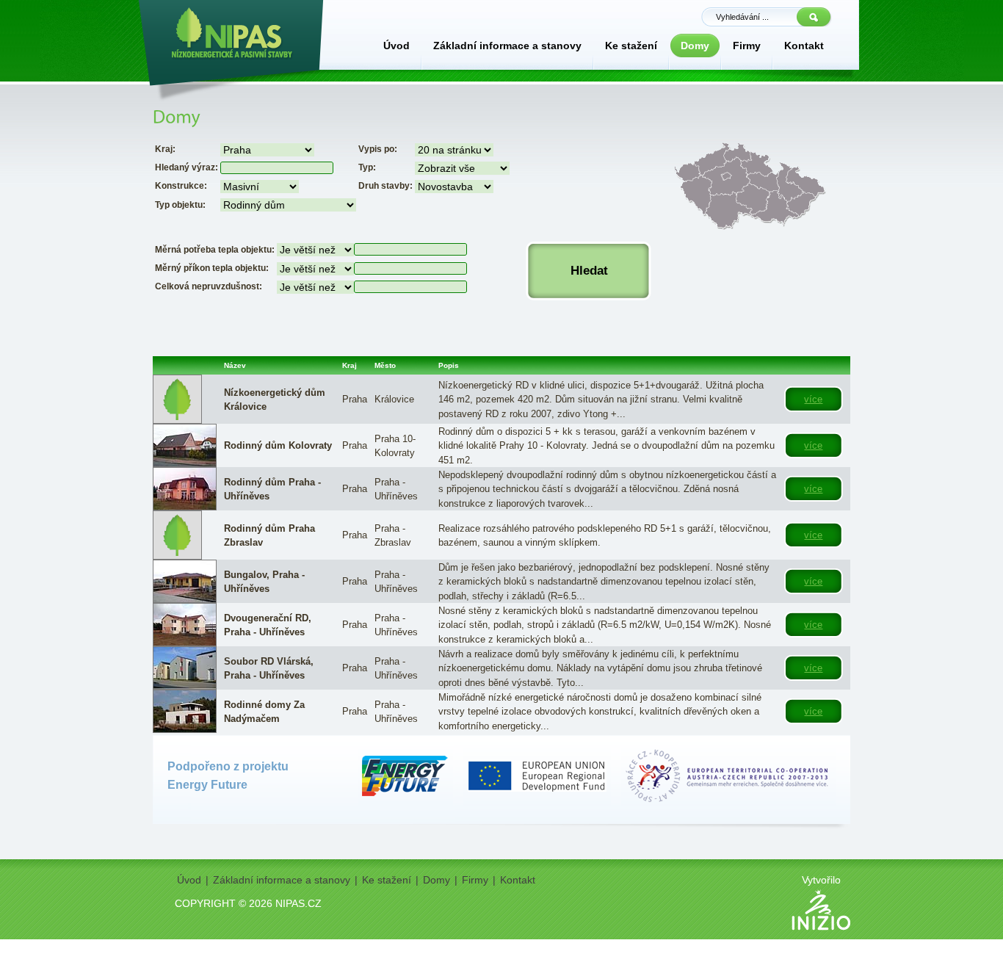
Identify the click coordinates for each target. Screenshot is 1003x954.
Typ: (367, 167)
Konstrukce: (181, 186)
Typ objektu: (180, 205)
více (813, 399)
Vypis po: (377, 149)
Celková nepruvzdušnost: (208, 286)
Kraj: (165, 149)
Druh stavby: (385, 186)
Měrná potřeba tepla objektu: (215, 250)
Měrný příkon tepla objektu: (212, 268)
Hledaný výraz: (186, 167)
